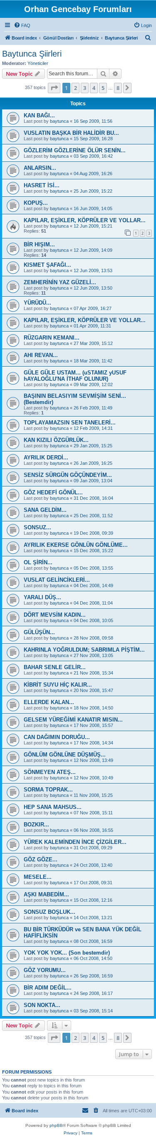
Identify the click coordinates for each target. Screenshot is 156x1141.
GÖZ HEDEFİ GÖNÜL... (53, 492)
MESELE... (38, 877)
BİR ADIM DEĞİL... (48, 988)
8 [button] (117, 88)
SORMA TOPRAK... (48, 789)
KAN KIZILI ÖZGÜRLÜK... (56, 440)
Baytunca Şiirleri (32, 53)
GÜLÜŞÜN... (39, 632)
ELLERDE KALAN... (49, 702)
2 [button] (75, 88)
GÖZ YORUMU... (45, 970)
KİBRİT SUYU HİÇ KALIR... (58, 685)
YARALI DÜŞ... (42, 597)
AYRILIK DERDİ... (46, 457)
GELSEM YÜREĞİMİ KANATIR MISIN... (73, 720)
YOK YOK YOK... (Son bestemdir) (67, 953)
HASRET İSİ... (41, 185)
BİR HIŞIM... (39, 244)
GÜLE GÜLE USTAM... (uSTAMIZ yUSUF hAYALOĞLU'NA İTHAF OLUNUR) (75, 376)
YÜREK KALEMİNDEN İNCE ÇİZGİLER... (75, 842)
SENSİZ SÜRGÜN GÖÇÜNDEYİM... (68, 475)
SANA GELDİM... (45, 510)
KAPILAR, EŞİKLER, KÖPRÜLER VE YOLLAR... (85, 220)
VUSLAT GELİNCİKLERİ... (57, 580)
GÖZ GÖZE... (40, 859)
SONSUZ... (37, 527)
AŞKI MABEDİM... (46, 894)
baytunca (59, 121)
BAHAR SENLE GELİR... (55, 667)
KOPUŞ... (36, 203)
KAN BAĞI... (39, 115)
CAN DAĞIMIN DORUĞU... (57, 737)
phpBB (56, 1125)
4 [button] (93, 88)
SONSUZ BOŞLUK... (49, 912)
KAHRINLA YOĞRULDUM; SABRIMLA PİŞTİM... (84, 650)
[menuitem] (22, 25)
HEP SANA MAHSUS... (53, 807)
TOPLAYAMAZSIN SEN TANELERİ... (70, 422)
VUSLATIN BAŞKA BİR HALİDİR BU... (71, 133)
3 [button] (84, 88)
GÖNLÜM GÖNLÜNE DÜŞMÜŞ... (65, 755)
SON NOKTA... (42, 1005)
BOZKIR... (36, 824)
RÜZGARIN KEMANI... (51, 338)
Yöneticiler (37, 63)
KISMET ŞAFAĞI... (47, 265)
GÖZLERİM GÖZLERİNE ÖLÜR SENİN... (75, 150)
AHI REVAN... (41, 355)
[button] (54, 88)
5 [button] (103, 88)
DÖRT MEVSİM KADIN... (55, 615)
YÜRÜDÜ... (37, 303)
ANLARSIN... (40, 168)
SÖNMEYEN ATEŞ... (50, 772)
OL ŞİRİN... (38, 562)
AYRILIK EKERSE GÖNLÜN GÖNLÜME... (76, 545)
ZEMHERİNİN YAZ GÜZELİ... (60, 282)
